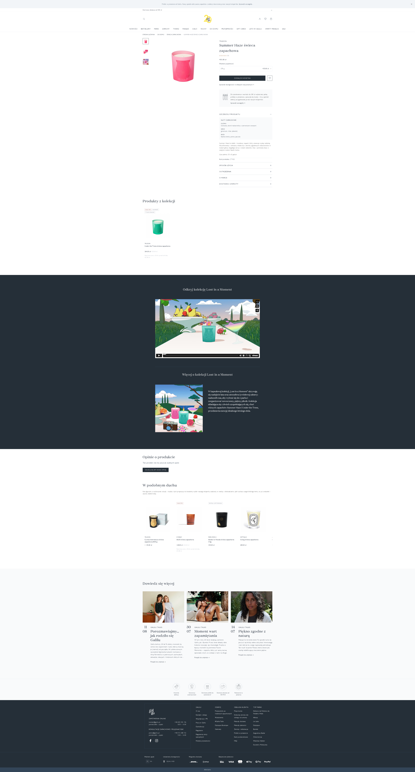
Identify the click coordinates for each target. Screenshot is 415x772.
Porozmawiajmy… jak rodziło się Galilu (165, 635)
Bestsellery (146, 29)
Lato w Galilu (255, 29)
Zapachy (166, 29)
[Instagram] (156, 740)
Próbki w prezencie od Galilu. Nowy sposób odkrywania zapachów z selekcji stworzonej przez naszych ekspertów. (207, 4)
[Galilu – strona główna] (207, 19)
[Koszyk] (271, 19)
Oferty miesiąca (272, 29)
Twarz (176, 29)
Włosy (204, 29)
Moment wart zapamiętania (205, 633)
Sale (284, 29)
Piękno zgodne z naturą (252, 633)
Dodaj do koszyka (242, 78)
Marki (156, 29)
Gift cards (241, 29)
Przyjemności (227, 29)
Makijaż (186, 29)
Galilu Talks (156, 627)
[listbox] (245, 68)
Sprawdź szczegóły (237, 103)
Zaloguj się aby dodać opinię (155, 470)
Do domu (214, 29)
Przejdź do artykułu (157, 662)
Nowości (133, 29)
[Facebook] (150, 740)
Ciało (194, 29)
